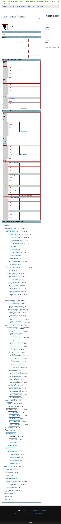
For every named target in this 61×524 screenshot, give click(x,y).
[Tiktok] (56, 16)
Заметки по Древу (31, 6)
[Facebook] (47, 16)
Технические (47, 42)
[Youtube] (54, 16)
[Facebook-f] (15, 513)
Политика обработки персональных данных (39, 510)
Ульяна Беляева (12, 98)
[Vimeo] (58, 16)
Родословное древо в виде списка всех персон (46, 18)
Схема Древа (11, 6)
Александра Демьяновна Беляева (15, 211)
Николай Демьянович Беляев (14, 185)
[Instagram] (51, 16)
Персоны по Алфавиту (21, 6)
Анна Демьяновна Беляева (14, 197)
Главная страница (36, 18)
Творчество (47, 40)
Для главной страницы (48, 31)
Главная (5, 6)
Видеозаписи (47, 29)
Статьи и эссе (47, 38)
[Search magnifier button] (57, 9)
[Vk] (49, 16)
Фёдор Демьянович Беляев (14, 162)
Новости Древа (40, 6)
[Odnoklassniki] (27, 513)
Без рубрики (47, 27)
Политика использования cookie (37, 511)
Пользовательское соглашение (36, 513)
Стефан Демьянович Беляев (14, 174)
